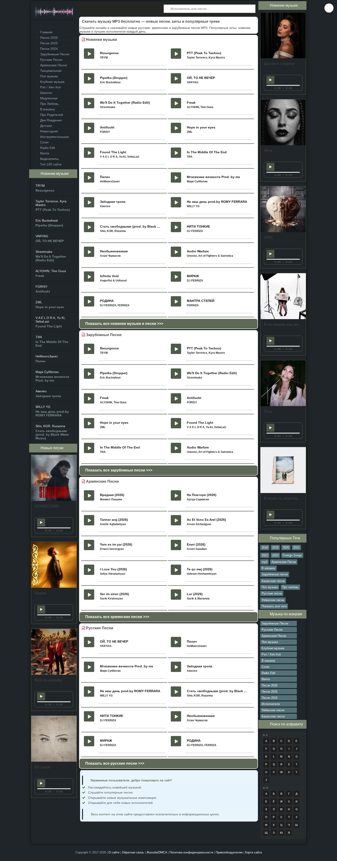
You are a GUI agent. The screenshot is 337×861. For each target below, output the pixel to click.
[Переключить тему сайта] (329, 8)
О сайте (114, 852)
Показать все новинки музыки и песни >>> (124, 324)
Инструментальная (54, 137)
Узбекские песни (273, 600)
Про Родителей (51, 115)
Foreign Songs (292, 555)
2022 (265, 555)
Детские (46, 126)
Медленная (49, 98)
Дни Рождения (51, 120)
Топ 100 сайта (50, 164)
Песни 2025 (49, 43)
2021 (296, 547)
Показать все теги (274, 606)
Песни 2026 (49, 37)
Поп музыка (49, 76)
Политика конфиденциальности (191, 852)
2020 (286, 547)
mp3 (264, 562)
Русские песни (272, 593)
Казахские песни (273, 581)
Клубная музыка (52, 82)
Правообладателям (229, 852)
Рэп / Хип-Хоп (50, 87)
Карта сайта (253, 852)
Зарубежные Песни (54, 54)
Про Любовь (49, 104)
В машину (47, 109)
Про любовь (290, 587)
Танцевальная (51, 70)
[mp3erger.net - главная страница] (54, 13)
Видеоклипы (49, 159)
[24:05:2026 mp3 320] (54, 500)
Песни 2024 (49, 48)
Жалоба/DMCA (157, 852)
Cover (44, 142)
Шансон (46, 93)
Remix (44, 153)
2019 (275, 547)
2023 (275, 555)
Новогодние (49, 131)
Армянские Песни (53, 65)
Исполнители (271, 704)
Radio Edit (47, 148)
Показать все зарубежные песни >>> (118, 470)
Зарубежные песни (275, 574)
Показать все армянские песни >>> (117, 617)
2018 (265, 547)
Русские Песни (51, 59)
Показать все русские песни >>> (114, 763)
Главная (46, 32)
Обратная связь (133, 852)
